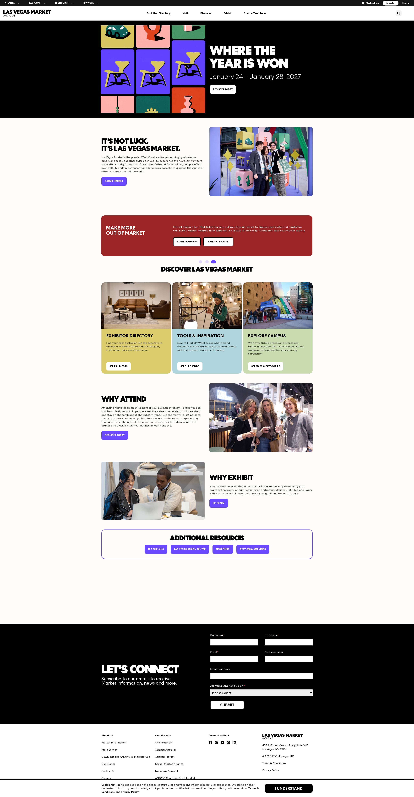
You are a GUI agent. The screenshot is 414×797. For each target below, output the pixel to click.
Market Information (113, 742)
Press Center (109, 749)
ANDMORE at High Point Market (175, 778)
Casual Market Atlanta (169, 763)
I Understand (289, 788)
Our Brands (108, 763)
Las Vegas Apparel (166, 771)
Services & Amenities (253, 549)
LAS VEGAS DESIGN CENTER (190, 549)
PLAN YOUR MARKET (218, 241)
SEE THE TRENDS (189, 366)
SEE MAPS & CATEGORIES (265, 366)
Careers (106, 778)
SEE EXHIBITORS (118, 366)
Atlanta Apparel (165, 749)
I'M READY (218, 503)
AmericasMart (164, 742)
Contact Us (108, 771)
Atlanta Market (164, 756)
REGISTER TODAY (223, 89)
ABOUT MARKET (114, 181)
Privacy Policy (270, 770)
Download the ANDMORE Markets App (125, 756)
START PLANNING (187, 241)
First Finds (223, 549)
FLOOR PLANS (156, 549)
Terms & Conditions (274, 763)
